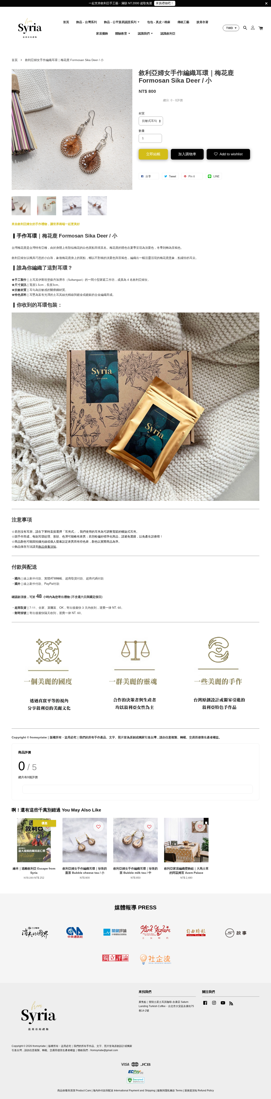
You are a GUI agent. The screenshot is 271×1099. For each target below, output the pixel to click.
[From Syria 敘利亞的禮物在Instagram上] (214, 1004)
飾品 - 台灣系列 (86, 22)
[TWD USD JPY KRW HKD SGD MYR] (231, 28)
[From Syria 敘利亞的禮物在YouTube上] (223, 1004)
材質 (142, 113)
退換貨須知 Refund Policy (199, 1090)
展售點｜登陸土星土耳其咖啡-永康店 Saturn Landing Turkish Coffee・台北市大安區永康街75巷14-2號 (166, 1006)
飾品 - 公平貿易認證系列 (120, 22)
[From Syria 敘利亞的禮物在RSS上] (231, 1004)
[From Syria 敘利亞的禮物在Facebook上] (205, 1004)
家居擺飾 (102, 33)
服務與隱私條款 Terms (170, 1090)
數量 (142, 130)
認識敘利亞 (167, 33)
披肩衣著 (202, 22)
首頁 (66, 22)
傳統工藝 (183, 22)
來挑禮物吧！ (165, 3)
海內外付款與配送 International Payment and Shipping (124, 1090)
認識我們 (144, 33)
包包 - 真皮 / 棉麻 (158, 22)
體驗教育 (121, 33)
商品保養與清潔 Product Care (74, 1090)
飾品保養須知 (47, 546)
